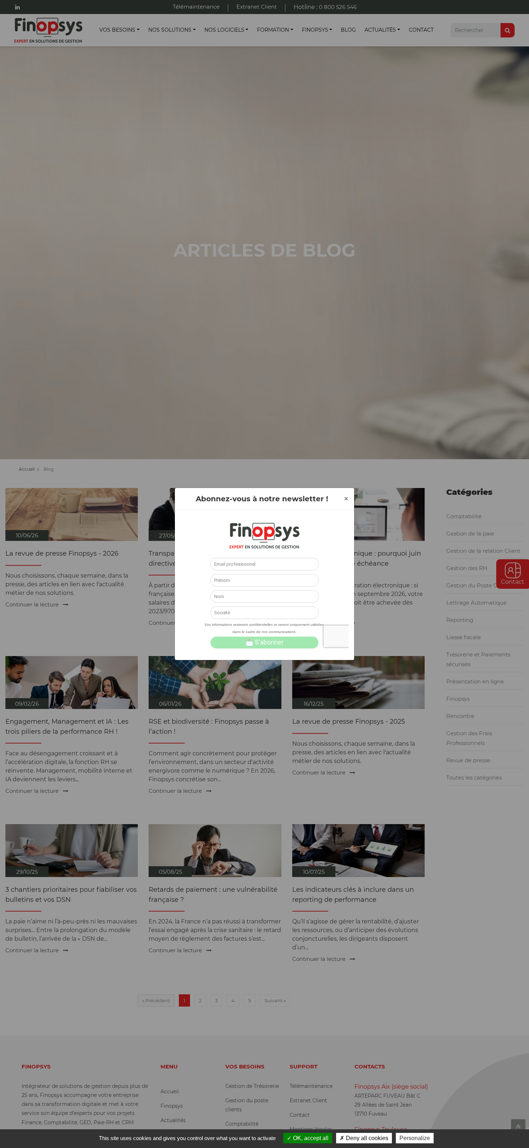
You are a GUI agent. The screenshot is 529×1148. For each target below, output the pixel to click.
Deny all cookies (366, 1138)
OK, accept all (310, 1138)
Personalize (414, 1138)
